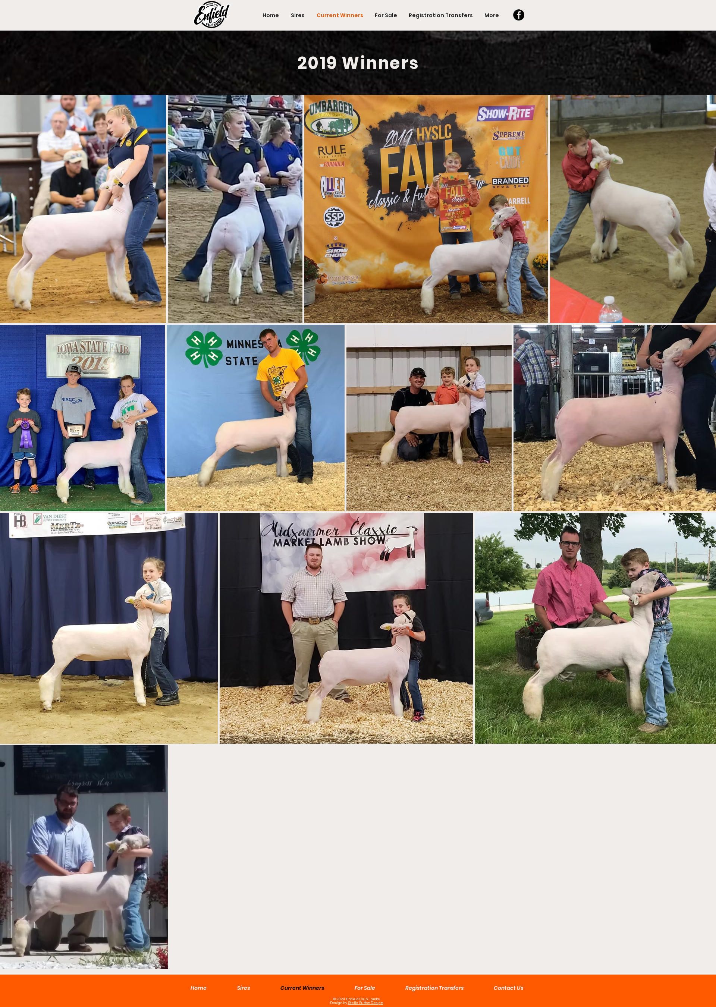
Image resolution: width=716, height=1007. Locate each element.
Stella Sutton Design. (365, 1003)
